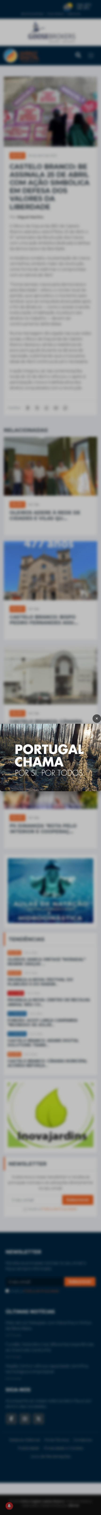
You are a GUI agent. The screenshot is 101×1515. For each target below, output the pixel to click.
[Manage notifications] (9, 1506)
